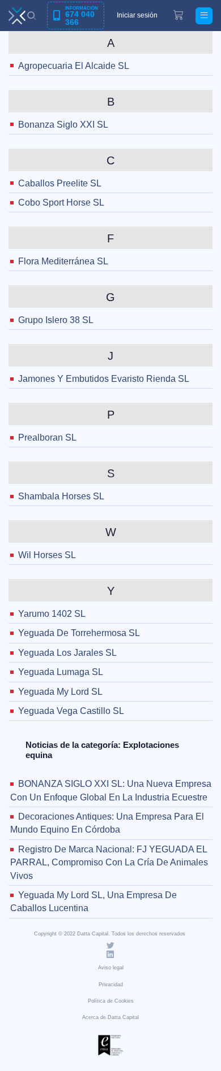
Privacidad (111, 984)
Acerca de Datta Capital (110, 1017)
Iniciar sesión (137, 15)
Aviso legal (111, 967)
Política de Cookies (111, 1001)
